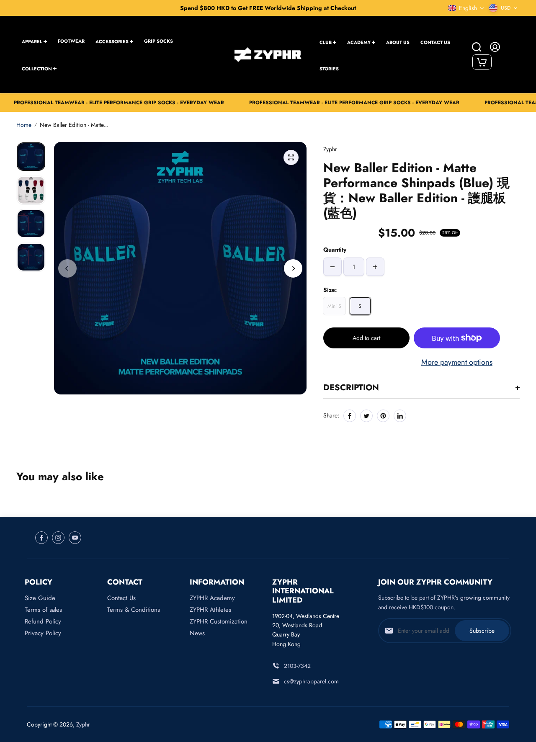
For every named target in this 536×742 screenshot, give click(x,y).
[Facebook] (349, 416)
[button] (466, 7)
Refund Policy (43, 621)
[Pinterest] (383, 416)
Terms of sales (43, 609)
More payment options (456, 362)
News (197, 633)
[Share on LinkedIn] (400, 416)
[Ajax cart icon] (482, 62)
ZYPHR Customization (218, 621)
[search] (476, 47)
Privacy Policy (43, 633)
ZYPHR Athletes (210, 609)
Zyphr (83, 724)
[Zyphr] (268, 54)
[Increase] (375, 267)
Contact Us (121, 598)
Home (23, 125)
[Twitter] (366, 416)
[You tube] (75, 537)
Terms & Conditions (133, 609)
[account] (495, 47)
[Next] (293, 268)
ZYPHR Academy (212, 598)
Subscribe (482, 630)
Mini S (334, 306)
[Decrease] (332, 267)
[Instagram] (58, 537)
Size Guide (40, 598)
